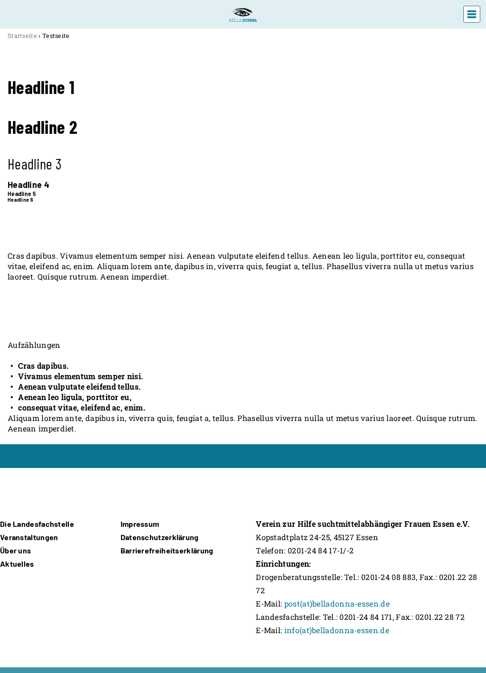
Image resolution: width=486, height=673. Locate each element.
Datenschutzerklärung (160, 537)
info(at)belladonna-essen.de (336, 630)
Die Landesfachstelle (37, 523)
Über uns (15, 550)
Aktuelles (17, 563)
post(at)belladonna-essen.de (337, 603)
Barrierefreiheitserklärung (167, 550)
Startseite (22, 35)
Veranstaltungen (29, 537)
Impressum (140, 523)
